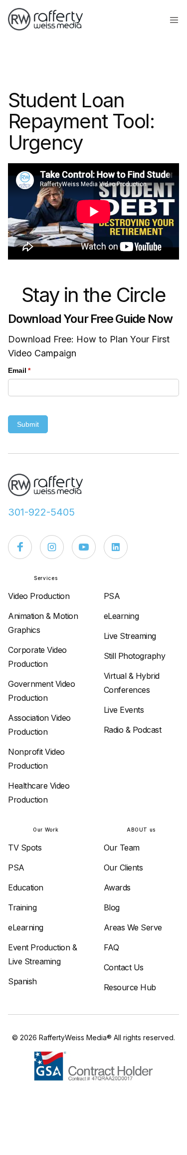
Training (22, 907)
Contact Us (124, 967)
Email (34, 370)
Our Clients (123, 867)
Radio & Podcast (133, 730)
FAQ (111, 947)
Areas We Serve (133, 927)
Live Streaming (130, 636)
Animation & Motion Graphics (43, 623)
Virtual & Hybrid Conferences (132, 683)
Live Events (124, 710)
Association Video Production (39, 725)
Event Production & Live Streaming (42, 954)
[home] (50, 19)
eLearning (121, 616)
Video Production (38, 596)
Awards (117, 887)
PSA (112, 596)
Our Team (122, 848)
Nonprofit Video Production (36, 759)
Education (25, 887)
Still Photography (135, 656)
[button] (174, 19)
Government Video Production (41, 691)
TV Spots (24, 848)
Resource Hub (130, 987)
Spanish (22, 981)
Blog (112, 907)
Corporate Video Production (37, 657)
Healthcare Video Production (38, 793)
